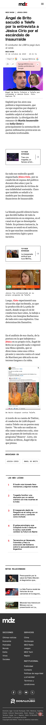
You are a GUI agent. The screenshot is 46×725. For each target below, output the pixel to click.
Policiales (7, 645)
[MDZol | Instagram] (20, 692)
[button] (42, 4)
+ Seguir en (10, 59)
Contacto (28, 670)
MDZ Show (9, 52)
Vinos (5, 656)
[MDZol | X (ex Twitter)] (32, 692)
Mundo (6, 648)
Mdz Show (10, 12)
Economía (7, 641)
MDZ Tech (28, 652)
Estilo (5, 652)
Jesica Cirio (13, 461)
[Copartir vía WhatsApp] (7, 64)
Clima (26, 637)
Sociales (6, 659)
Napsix (27, 656)
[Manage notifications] (40, 714)
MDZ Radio (28, 645)
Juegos (27, 648)
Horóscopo (29, 641)
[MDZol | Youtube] (26, 692)
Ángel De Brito (31, 461)
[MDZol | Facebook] (14, 692)
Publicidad (28, 666)
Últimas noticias (9, 637)
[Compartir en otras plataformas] (13, 64)
